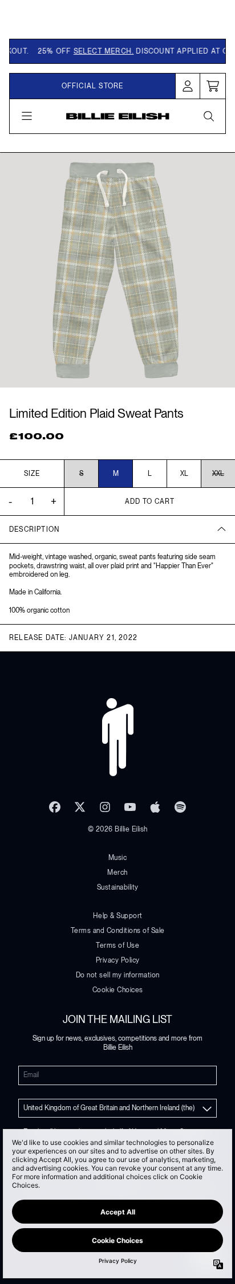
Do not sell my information (118, 975)
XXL (218, 474)
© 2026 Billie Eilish (118, 829)
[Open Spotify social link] (180, 807)
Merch (117, 873)
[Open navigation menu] (26, 116)
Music (117, 858)
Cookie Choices (117, 990)
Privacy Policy (118, 960)
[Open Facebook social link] (54, 807)
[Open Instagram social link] (105, 807)
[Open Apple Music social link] (155, 807)
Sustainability (118, 887)
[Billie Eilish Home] (117, 116)
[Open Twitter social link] (79, 807)
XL (184, 474)
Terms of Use (117, 945)
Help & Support (118, 916)
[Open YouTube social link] (130, 807)
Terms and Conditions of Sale (118, 931)
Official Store (93, 86)
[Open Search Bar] (208, 116)
